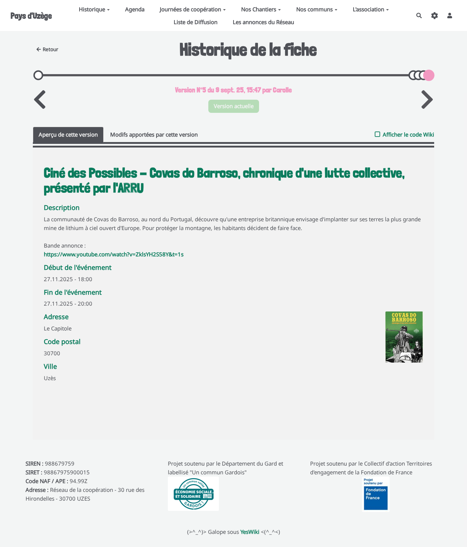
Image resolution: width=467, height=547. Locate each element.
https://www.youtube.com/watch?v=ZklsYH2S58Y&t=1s (114, 254)
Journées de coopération (190, 9)
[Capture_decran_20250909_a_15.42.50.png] (400, 340)
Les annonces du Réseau (263, 22)
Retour (50, 49)
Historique (92, 9)
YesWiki (249, 531)
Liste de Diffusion (195, 22)
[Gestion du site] (434, 15)
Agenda (134, 9)
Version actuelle (234, 106)
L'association (368, 9)
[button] (450, 15)
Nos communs (314, 9)
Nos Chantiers (258, 9)
